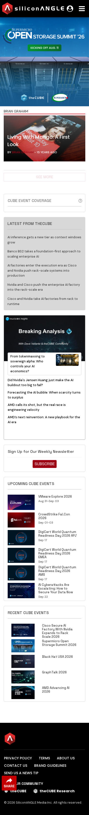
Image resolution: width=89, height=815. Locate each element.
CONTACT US (15, 765)
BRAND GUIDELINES (50, 765)
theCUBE (18, 791)
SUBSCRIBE (45, 463)
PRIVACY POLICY (18, 758)
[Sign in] (70, 9)
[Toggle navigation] (82, 9)
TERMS (44, 758)
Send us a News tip (21, 773)
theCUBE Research (57, 791)
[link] (44, 139)
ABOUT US (66, 758)
